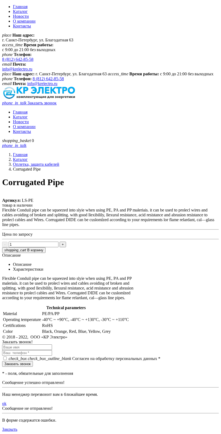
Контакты (22, 26)
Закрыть (9, 429)
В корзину (23, 250)
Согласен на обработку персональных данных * (84, 358)
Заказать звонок (29, 103)
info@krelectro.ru (17, 69)
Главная (20, 6)
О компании (24, 21)
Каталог (20, 11)
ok (4, 403)
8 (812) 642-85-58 (17, 59)
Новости (21, 16)
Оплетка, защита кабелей (36, 164)
